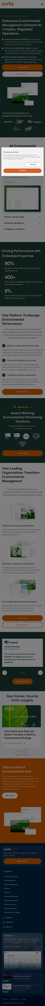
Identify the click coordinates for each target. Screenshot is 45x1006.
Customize (33, 164)
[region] (22, 161)
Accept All (22, 170)
